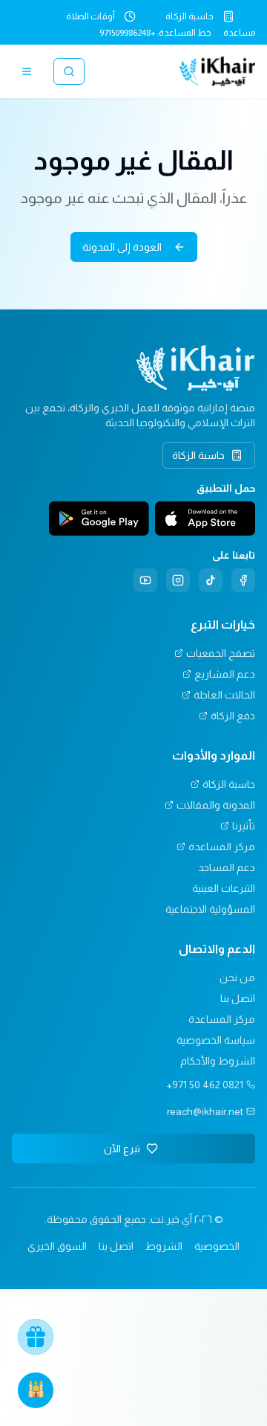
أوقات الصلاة (90, 16)
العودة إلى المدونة (122, 247)
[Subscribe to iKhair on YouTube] (145, 580)
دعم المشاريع (224, 674)
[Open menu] (27, 71)
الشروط (163, 1246)
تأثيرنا (243, 826)
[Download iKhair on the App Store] (205, 518)
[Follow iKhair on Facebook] (243, 580)
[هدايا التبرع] (35, 1337)
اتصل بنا (237, 998)
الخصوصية (217, 1246)
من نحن (237, 977)
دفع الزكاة (233, 716)
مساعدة (239, 33)
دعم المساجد (226, 867)
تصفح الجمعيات (220, 653)
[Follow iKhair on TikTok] (210, 580)
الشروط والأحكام (217, 1061)
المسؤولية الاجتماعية (210, 909)
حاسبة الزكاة (189, 16)
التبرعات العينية (223, 888)
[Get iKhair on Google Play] (99, 518)
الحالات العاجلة (224, 695)
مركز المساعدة (221, 846)
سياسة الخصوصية (216, 1040)
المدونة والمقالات (216, 805)
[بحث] (69, 71)
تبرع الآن (122, 1148)
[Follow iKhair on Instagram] (178, 580)
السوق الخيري (57, 1246)
